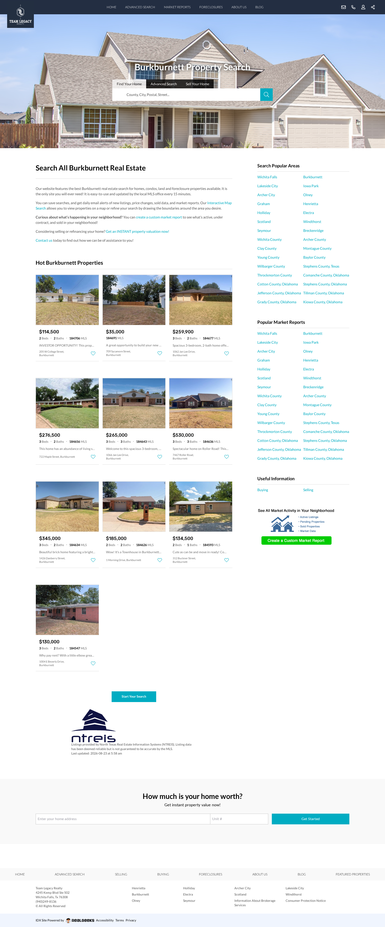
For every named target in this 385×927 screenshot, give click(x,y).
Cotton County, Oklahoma (277, 284)
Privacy (131, 920)
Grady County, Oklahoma (276, 302)
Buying (262, 490)
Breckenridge (313, 230)
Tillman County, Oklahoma (323, 293)
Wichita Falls (267, 177)
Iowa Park (311, 186)
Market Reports (177, 7)
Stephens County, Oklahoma (325, 284)
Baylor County (314, 257)
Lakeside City (267, 186)
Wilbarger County (271, 266)
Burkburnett (312, 177)
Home (111, 7)
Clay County (266, 248)
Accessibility (105, 920)
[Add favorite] (93, 353)
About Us (238, 7)
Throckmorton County (274, 275)
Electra (308, 212)
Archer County (314, 239)
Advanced (164, 84)
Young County (268, 257)
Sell (197, 84)
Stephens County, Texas (321, 266)
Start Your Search (134, 696)
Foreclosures (211, 7)
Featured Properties (353, 874)
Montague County (317, 248)
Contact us (44, 240)
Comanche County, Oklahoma (326, 275)
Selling (308, 490)
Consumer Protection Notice (306, 900)
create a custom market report (159, 217)
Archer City (266, 195)
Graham (263, 204)
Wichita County (269, 239)
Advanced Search (140, 7)
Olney (308, 195)
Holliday (263, 212)
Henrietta (310, 204)
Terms (119, 920)
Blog (259, 7)
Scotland (264, 221)
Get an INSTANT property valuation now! (137, 231)
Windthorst (312, 221)
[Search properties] (266, 94)
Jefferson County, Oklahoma (279, 293)
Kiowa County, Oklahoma (322, 302)
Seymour (264, 230)
